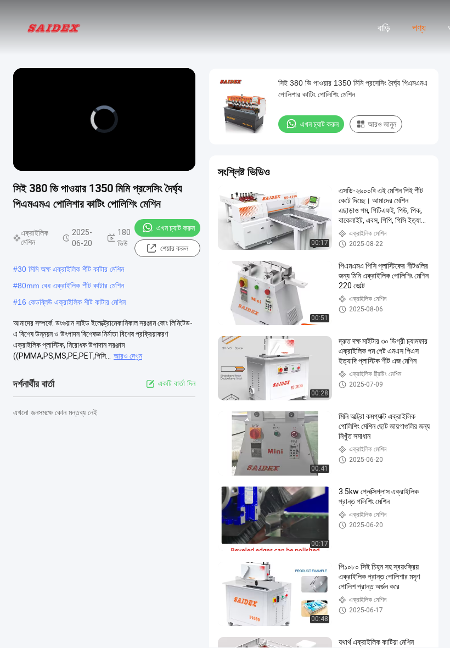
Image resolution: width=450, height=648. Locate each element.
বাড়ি (384, 28)
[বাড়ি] (53, 27)
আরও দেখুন (128, 355)
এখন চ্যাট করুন (175, 228)
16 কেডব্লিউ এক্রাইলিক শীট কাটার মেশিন (72, 302)
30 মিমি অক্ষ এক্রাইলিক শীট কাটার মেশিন (71, 269)
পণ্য (419, 28)
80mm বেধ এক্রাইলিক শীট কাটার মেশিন (71, 285)
